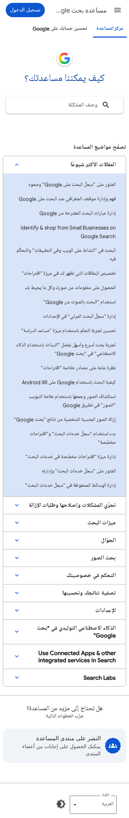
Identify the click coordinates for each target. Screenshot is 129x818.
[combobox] (64, 105)
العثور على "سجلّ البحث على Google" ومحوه (72, 184)
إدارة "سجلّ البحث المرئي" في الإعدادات (79, 316)
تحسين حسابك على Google (60, 28)
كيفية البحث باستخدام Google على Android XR (69, 382)
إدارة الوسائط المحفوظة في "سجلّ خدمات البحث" (70, 485)
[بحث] (106, 105)
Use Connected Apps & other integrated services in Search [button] (77, 656)
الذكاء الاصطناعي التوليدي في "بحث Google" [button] (76, 631)
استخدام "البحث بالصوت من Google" (79, 302)
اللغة (105, 795)
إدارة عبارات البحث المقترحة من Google (77, 213)
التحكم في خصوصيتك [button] (91, 575)
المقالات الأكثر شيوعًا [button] (93, 165)
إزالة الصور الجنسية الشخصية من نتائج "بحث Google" (65, 419)
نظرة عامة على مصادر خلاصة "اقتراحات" (78, 368)
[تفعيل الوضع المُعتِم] (61, 804)
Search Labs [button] (99, 678)
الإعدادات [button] (105, 611)
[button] (117, 10)
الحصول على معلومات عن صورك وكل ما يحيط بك (70, 287)
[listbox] (93, 804)
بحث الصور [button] (103, 558)
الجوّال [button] (108, 540)
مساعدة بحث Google (80, 10)
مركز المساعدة (109, 28)
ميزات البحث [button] (101, 523)
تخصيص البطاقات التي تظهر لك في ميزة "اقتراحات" (69, 273)
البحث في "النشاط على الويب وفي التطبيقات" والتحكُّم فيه (66, 255)
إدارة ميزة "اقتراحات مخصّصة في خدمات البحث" (70, 456)
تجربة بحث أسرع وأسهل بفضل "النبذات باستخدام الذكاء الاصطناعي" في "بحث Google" (66, 349)
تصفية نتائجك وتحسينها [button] (89, 593)
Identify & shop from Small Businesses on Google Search (68, 232)
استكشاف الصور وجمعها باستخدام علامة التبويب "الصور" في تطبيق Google (72, 401)
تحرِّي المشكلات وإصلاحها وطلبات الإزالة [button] (72, 505)
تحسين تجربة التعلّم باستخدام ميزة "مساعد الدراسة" (68, 330)
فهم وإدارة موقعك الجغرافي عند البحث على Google (67, 199)
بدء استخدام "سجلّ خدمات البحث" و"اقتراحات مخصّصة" (73, 438)
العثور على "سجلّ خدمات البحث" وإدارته (79, 471)
